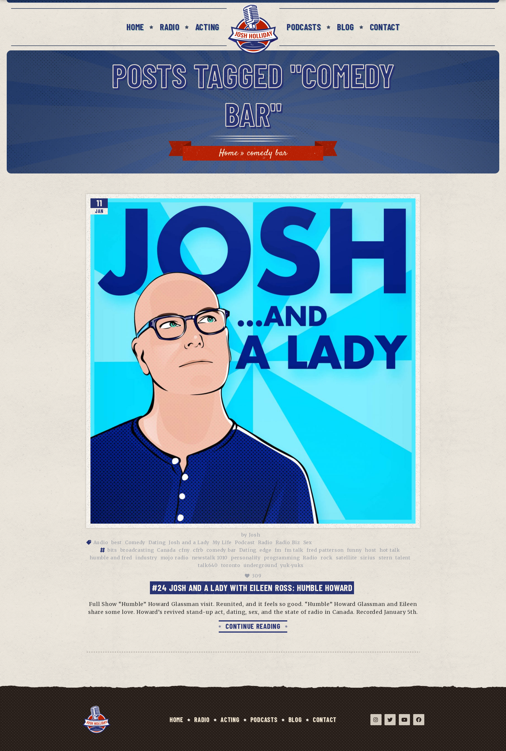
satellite (346, 557)
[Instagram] (376, 719)
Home (135, 26)
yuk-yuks (292, 565)
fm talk (294, 550)
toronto (230, 565)
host (370, 550)
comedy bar (221, 550)
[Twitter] (390, 719)
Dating (156, 542)
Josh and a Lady (189, 542)
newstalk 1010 (210, 557)
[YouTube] (404, 719)
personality (246, 557)
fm (278, 550)
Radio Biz (288, 542)
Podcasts (304, 26)
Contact (385, 26)
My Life (222, 542)
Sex (307, 542)
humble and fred (111, 557)
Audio (100, 542)
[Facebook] (418, 719)
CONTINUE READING (253, 625)
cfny (184, 550)
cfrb (198, 550)
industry (146, 557)
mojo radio (174, 557)
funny (354, 550)
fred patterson (325, 550)
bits (112, 550)
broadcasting (137, 550)
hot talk (390, 550)
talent (402, 557)
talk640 (208, 565)
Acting (207, 26)
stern (385, 557)
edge (265, 550)
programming (282, 557)
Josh (254, 534)
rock (327, 557)
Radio (170, 26)
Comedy (135, 542)
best (116, 542)
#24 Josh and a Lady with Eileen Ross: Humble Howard (252, 587)
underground (260, 565)
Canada (166, 550)
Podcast (245, 542)
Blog (345, 26)
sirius (367, 557)
